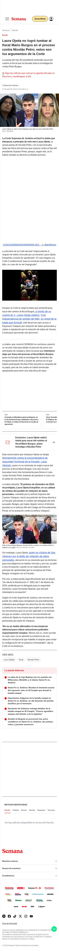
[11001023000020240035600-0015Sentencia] (29, 200)
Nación (15, 30)
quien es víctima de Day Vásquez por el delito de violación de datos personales (28, 556)
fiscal (21, 660)
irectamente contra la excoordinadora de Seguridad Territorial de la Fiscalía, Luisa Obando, (25, 462)
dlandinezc (50, 244)
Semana (5, 30)
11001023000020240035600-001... (22, 244)
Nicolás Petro (33, 660)
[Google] (3, 916)
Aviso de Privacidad (12, 924)
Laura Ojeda (9, 660)
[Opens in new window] (9, 916)
